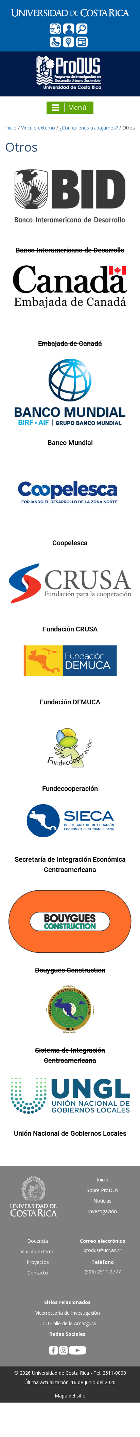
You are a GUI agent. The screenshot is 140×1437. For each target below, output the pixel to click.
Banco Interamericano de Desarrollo (70, 250)
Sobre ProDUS (103, 1190)
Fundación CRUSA (70, 629)
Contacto (38, 1272)
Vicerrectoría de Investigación (67, 1313)
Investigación (102, 1211)
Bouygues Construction (70, 970)
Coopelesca (70, 543)
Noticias (102, 1200)
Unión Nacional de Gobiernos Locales (70, 1133)
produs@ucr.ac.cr (102, 1250)
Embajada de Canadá (70, 343)
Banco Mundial (70, 443)
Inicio (102, 1179)
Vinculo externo (38, 1251)
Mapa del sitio (70, 1395)
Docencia (37, 1241)
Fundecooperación (70, 788)
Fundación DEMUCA (70, 702)
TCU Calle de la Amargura (67, 1323)
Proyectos (38, 1262)
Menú (77, 107)
